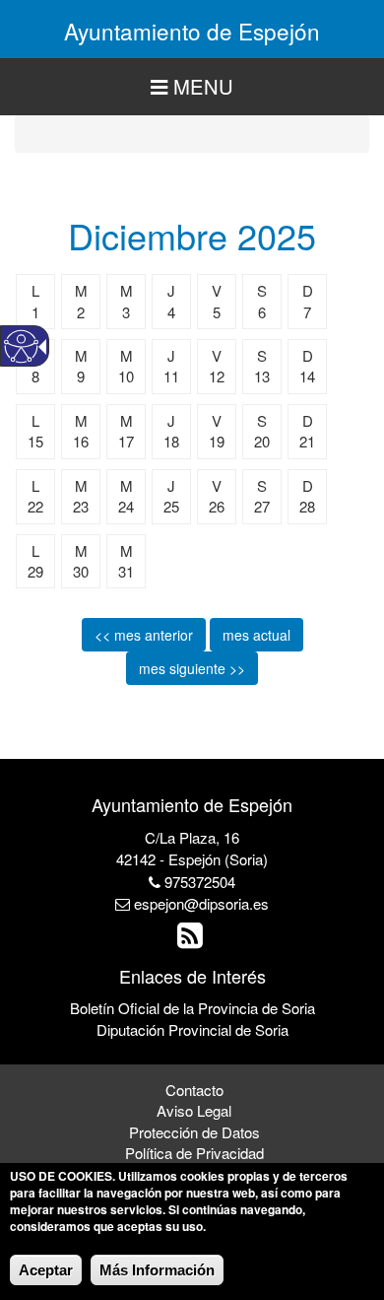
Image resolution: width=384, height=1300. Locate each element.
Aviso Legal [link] (194, 1110)
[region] (192, 87)
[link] (192, 939)
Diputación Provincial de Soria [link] (192, 1029)
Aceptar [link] (46, 1270)
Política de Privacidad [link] (194, 1152)
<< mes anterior (144, 635)
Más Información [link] (157, 1270)
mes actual (256, 635)
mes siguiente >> (192, 668)
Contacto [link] (194, 1089)
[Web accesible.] (21, 346)
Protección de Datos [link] (194, 1132)
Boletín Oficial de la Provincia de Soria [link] (192, 1007)
